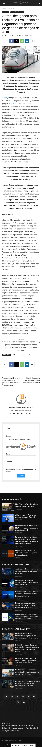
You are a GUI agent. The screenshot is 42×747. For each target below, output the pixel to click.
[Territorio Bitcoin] (21, 3)
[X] (16, 41)
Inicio (4, 8)
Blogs (11, 12)
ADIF (14, 103)
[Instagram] (15, 414)
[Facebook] (11, 41)
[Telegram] (23, 414)
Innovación (27, 355)
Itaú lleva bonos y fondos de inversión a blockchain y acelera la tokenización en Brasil (27, 672)
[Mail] (23, 697)
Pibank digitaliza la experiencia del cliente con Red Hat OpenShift (31, 380)
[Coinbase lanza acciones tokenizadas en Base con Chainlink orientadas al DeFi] (8, 583)
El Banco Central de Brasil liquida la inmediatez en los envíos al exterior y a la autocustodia (27, 683)
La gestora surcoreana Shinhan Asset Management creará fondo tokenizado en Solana (27, 616)
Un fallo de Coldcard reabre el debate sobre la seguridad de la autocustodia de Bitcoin (26, 661)
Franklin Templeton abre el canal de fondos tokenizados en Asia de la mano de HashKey (27, 594)
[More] (32, 41)
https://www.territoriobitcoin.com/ (21, 410)
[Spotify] (29, 697)
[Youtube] (31, 414)
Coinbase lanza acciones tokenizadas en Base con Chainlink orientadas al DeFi (27, 582)
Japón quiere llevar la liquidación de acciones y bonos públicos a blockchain (26, 571)
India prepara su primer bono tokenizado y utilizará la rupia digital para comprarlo (25, 605)
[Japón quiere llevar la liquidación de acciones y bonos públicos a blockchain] (8, 572)
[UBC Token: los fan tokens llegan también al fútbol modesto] (8, 507)
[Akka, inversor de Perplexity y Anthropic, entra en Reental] (8, 518)
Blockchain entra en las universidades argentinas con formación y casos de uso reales (26, 636)
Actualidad (11, 8)
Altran (4, 98)
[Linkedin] (27, 41)
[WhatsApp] (22, 41)
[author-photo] (21, 404)
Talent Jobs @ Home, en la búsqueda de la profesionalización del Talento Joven (11, 381)
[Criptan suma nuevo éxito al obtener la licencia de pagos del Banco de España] (8, 553)
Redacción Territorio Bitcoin (14, 36)
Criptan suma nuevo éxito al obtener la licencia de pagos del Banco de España (26, 553)
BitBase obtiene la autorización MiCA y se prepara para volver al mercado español (26, 528)
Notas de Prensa (19, 12)
